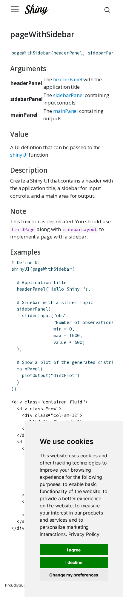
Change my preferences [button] (73, 574)
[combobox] (108, 9)
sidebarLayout (80, 229)
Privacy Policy (83, 534)
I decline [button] (73, 562)
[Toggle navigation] (15, 9)
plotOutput (35, 375)
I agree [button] (74, 549)
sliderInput (36, 315)
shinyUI (19, 154)
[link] (83, 534)
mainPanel (65, 110)
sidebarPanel (68, 95)
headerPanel (67, 79)
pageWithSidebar (31, 53)
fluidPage (23, 229)
